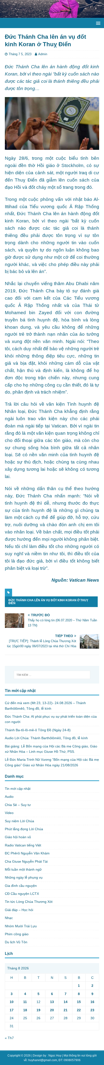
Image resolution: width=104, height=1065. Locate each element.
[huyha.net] (52, 15)
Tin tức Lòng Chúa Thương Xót (28, 902)
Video (9, 813)
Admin (42, 54)
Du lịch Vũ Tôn (16, 942)
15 (79, 1002)
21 (65, 1010)
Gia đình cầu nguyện (21, 886)
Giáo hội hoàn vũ (18, 837)
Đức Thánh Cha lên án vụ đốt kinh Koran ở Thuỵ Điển (48, 602)
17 (12, 1010)
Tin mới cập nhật (17, 789)
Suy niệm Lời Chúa (19, 821)
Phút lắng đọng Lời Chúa (24, 829)
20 (52, 1010)
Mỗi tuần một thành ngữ (23, 869)
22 (79, 1010)
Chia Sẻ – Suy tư (18, 805)
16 (92, 1002)
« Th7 (9, 1038)
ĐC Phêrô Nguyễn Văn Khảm (27, 853)
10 (12, 1002)
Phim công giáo (17, 934)
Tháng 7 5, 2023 (20, 54)
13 (52, 1002)
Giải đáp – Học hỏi (19, 910)
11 (25, 1002)
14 (65, 1002)
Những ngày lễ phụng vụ (24, 877)
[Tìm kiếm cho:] (52, 675)
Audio (9, 797)
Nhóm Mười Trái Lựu (21, 926)
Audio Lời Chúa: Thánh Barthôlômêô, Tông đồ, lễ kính (46, 738)
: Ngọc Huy (54, 1055)
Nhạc (9, 918)
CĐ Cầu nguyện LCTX (22, 894)
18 (25, 1010)
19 (38, 1010)
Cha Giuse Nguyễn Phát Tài (26, 861)
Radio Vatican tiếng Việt (23, 845)
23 (92, 1010)
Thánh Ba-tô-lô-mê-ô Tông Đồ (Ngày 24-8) (38, 730)
